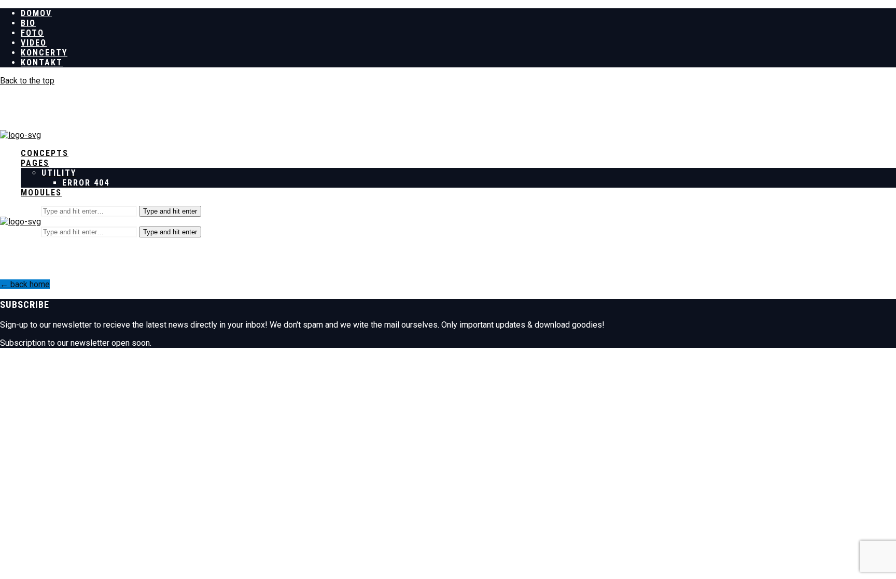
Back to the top (27, 81)
